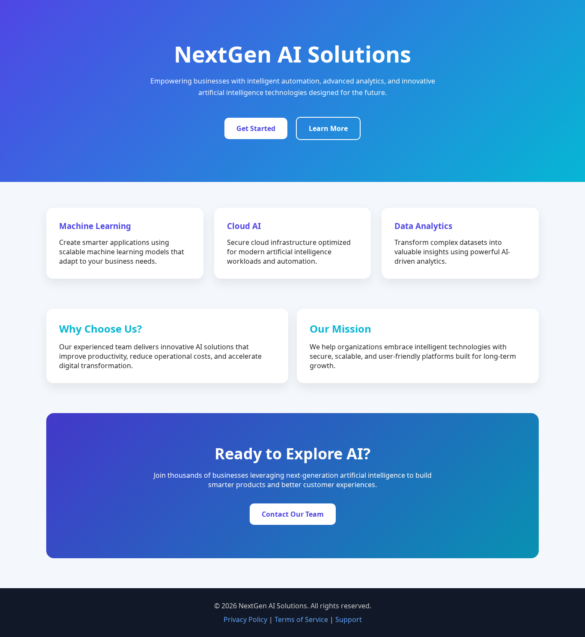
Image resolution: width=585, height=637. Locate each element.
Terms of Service (301, 619)
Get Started (255, 128)
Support (348, 619)
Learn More (328, 128)
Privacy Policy (245, 619)
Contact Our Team (293, 514)
